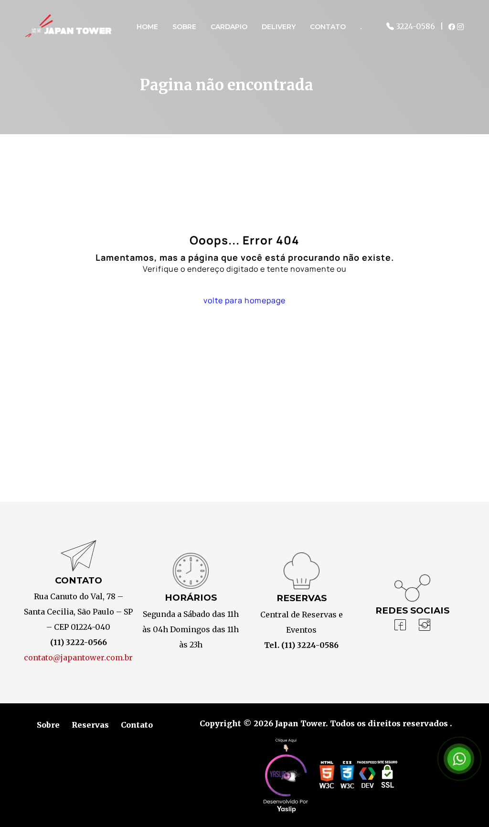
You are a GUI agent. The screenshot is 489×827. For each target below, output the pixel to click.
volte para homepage (244, 300)
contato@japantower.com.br (78, 657)
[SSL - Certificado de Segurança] (387, 777)
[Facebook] (400, 625)
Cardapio (229, 26)
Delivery (279, 26)
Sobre (184, 26)
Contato (328, 26)
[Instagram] (424, 625)
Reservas (90, 725)
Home (147, 26)
